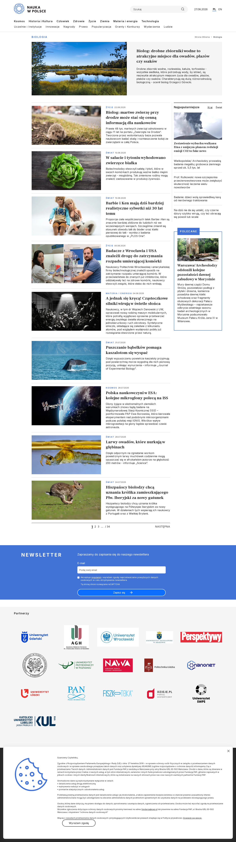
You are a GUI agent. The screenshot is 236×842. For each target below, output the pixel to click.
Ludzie (168, 26)
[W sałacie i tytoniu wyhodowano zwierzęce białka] (101, 170)
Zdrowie (79, 21)
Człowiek (63, 21)
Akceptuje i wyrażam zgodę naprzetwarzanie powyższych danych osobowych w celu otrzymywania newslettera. (119, 578)
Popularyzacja (101, 26)
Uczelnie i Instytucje (28, 26)
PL (214, 9)
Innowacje (53, 26)
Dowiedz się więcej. (192, 818)
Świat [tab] (219, 107)
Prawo (83, 26)
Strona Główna (202, 37)
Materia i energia (125, 21)
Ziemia (104, 21)
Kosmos (19, 21)
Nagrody (69, 26)
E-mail (81, 563)
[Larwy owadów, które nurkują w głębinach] (101, 455)
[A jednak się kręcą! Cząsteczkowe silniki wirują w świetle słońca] (101, 313)
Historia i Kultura (41, 21)
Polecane (188, 231)
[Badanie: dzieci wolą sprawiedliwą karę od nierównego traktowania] (198, 199)
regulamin (96, 577)
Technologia (150, 21)
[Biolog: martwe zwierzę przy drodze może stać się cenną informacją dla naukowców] (101, 125)
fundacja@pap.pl (149, 809)
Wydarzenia (152, 26)
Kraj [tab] (210, 107)
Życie (92, 21)
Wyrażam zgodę (79, 823)
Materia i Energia (119, 293)
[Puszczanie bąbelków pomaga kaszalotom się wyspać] (101, 360)
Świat (110, 152)
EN (220, 9)
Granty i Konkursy (127, 26)
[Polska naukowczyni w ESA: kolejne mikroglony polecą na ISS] (101, 407)
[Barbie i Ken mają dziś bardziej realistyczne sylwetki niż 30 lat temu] (101, 217)
